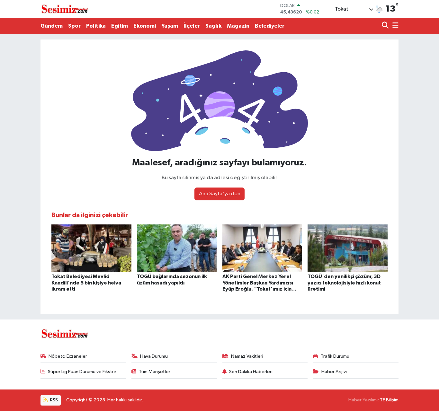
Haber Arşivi (334, 371)
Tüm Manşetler (154, 371)
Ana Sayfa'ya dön (219, 194)
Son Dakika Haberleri (251, 371)
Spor (74, 26)
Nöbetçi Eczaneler (68, 356)
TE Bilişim (389, 400)
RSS (53, 400)
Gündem (51, 26)
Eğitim (119, 26)
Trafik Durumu (335, 356)
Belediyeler (269, 26)
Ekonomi (144, 26)
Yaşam (169, 26)
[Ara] (386, 26)
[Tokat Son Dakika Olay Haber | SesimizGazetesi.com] (64, 9)
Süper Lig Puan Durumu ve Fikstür (82, 371)
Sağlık (213, 26)
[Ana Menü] (394, 26)
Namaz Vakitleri (247, 356)
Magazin (238, 26)
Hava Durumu (154, 356)
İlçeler (192, 26)
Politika (96, 26)
